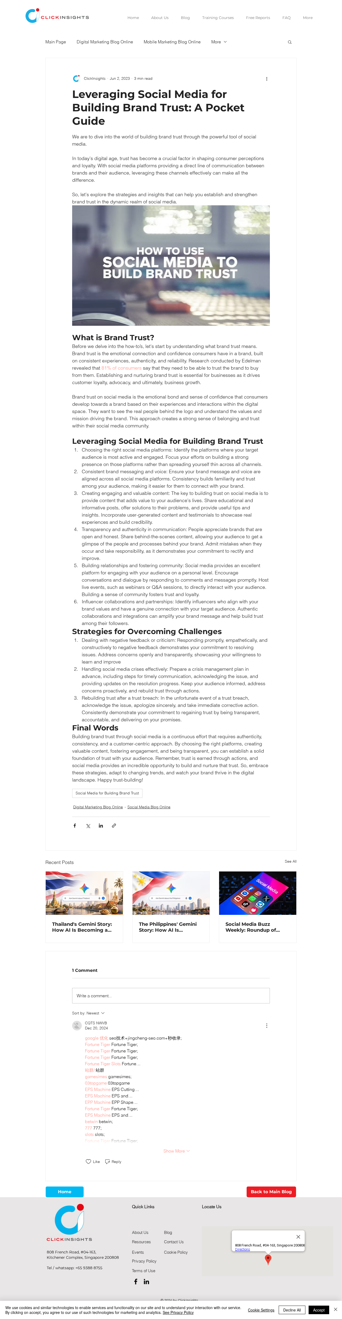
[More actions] (266, 78)
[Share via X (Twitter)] (87, 825)
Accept (319, 1310)
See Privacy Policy (178, 1312)
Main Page (55, 41)
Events (138, 1252)
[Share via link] (113, 825)
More (216, 41)
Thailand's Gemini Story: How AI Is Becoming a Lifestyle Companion (82, 927)
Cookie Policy (176, 1252)
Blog (168, 1232)
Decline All (292, 1310)
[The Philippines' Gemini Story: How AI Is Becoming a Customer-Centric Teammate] (171, 893)
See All (291, 861)
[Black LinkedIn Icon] (146, 1281)
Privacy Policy (144, 1261)
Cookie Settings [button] (261, 1310)
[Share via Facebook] (74, 825)
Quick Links (143, 1206)
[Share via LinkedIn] (100, 825)
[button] (289, 42)
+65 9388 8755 (88, 1267)
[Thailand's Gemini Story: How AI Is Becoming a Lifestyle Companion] (84, 893)
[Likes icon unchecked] (88, 1161)
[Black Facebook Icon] (135, 1281)
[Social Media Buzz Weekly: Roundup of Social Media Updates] (257, 893)
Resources (141, 1241)
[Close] (335, 1310)
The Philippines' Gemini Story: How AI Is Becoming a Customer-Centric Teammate (168, 927)
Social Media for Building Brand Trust (107, 793)
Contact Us (174, 1241)
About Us (140, 1232)
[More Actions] (266, 1025)
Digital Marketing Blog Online (105, 41)
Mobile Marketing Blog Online (172, 41)
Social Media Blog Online (148, 807)
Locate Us (211, 1206)
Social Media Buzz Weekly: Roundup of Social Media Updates (252, 927)
